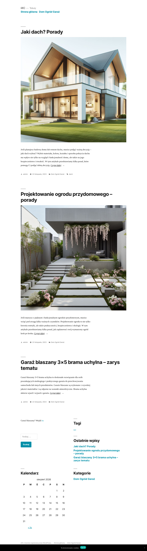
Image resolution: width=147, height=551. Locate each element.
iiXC (23, 7)
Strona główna (29, 11)
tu (43, 420)
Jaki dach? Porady (42, 32)
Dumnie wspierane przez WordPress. (38, 543)
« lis (30, 527)
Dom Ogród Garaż (49, 11)
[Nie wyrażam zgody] (145, 548)
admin (25, 174)
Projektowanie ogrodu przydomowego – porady (66, 197)
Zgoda (83, 547)
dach (71, 174)
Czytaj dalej (58, 165)
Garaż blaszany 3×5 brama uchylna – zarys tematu (70, 365)
